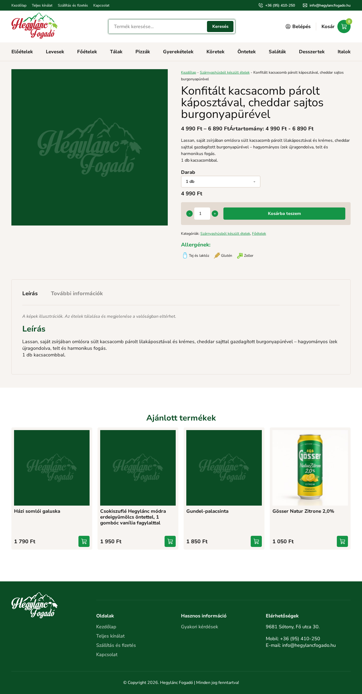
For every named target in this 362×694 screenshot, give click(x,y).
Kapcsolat (101, 5)
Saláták (277, 51)
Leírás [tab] (30, 293)
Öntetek (246, 51)
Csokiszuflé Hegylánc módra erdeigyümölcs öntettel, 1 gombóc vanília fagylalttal (133, 517)
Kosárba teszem (284, 213)
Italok (344, 51)
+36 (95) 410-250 (280, 5)
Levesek (55, 51)
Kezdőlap (19, 5)
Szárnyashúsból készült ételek (225, 72)
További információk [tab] (77, 293)
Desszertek (312, 51)
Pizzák (142, 51)
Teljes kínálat (42, 5)
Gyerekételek (178, 51)
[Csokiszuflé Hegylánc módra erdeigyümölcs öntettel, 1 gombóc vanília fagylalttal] (138, 468)
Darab (188, 172)
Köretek (215, 51)
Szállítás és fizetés (73, 5)
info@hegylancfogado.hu (330, 5)
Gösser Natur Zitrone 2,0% (303, 511)
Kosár (335, 25)
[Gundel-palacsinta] (224, 468)
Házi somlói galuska (37, 511)
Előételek (22, 51)
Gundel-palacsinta (207, 511)
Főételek (87, 51)
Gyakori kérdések (199, 627)
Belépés (301, 26)
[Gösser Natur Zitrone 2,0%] (310, 468)
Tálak (116, 51)
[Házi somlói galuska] (52, 468)
